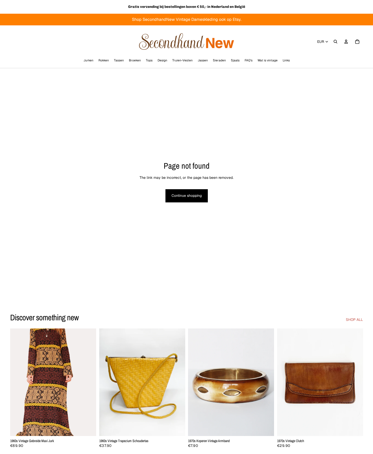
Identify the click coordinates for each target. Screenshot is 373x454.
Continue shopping (187, 195)
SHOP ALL (354, 319)
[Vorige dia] (17, 382)
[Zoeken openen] (335, 41)
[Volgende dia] (88, 382)
